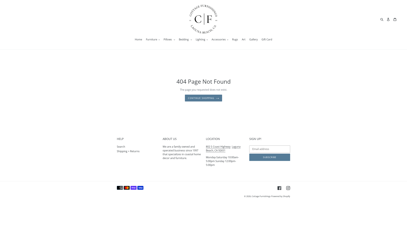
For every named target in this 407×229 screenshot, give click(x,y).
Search (121, 146)
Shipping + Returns (128, 151)
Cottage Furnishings (261, 196)
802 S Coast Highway (218, 146)
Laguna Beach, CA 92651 (223, 148)
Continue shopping (201, 98)
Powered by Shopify (280, 196)
